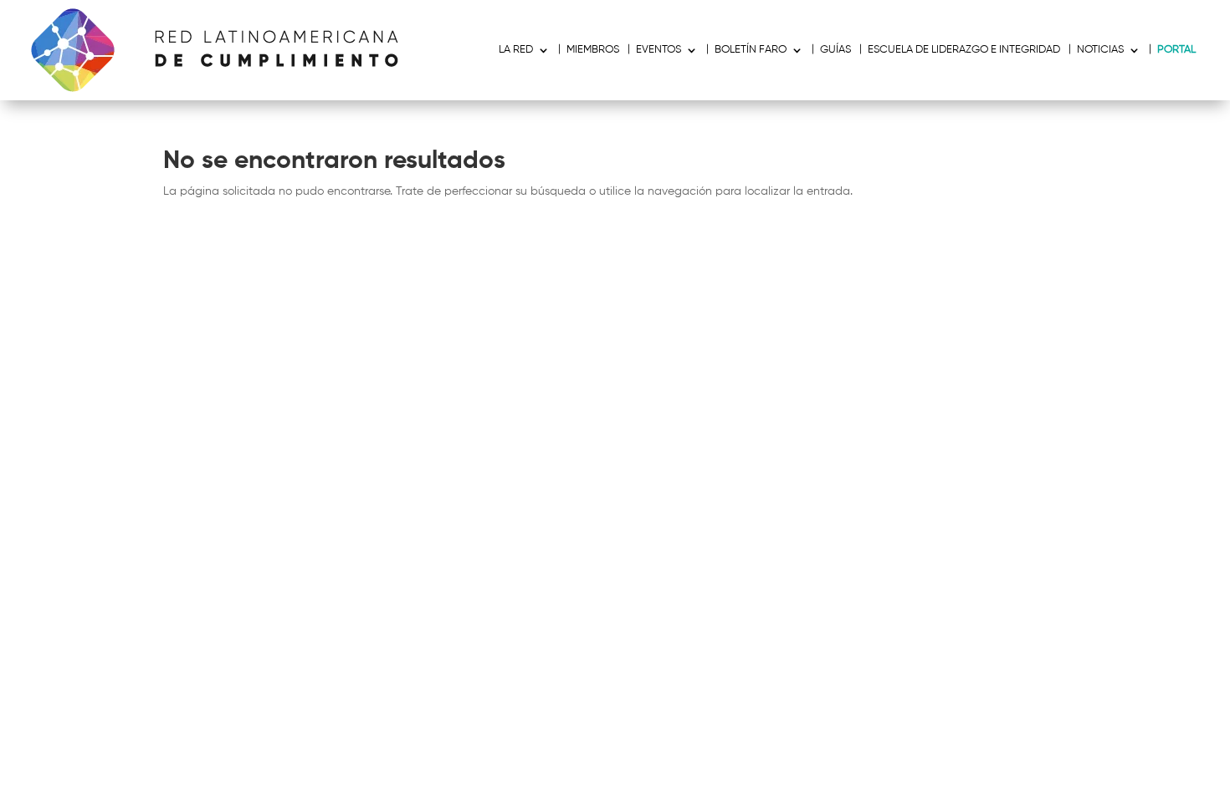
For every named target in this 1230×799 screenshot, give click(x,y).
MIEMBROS (592, 49)
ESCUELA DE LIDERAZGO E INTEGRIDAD (964, 49)
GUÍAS (835, 49)
